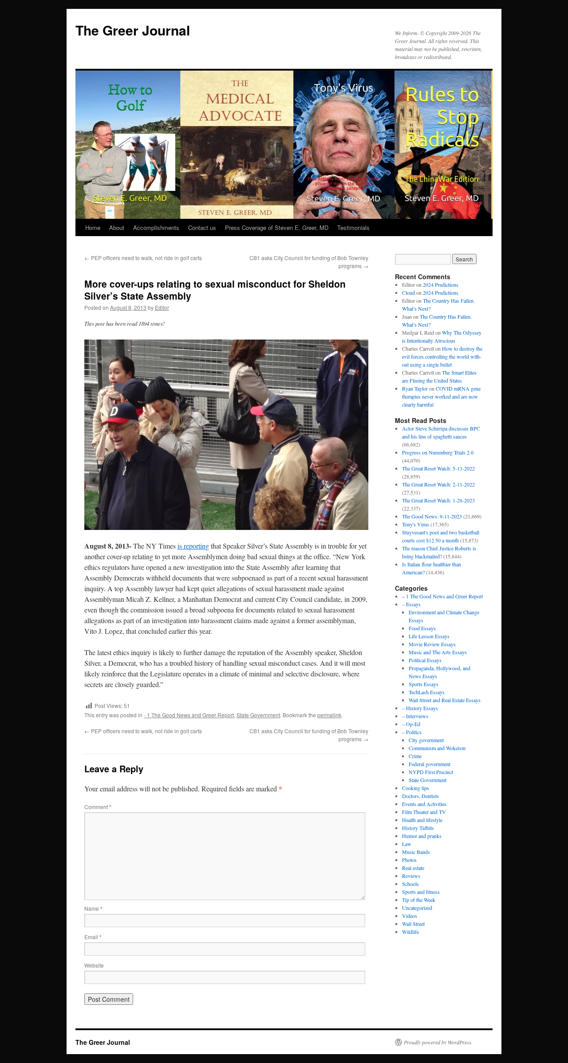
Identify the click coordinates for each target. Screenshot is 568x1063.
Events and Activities (424, 803)
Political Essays (425, 660)
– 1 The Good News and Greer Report (442, 596)
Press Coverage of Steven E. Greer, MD (276, 227)
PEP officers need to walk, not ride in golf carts (143, 257)
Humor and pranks (422, 835)
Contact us (202, 227)
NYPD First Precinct (431, 771)
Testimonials (353, 227)
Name (93, 908)
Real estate (413, 867)
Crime (415, 755)
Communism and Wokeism (437, 747)
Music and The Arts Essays (438, 652)
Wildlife (410, 931)
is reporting (193, 545)
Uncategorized (417, 907)
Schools (410, 883)
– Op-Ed (411, 723)
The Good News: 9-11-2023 (432, 516)
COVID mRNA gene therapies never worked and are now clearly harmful (441, 396)
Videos (409, 915)
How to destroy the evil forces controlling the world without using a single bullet (442, 356)
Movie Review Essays (432, 644)
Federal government (429, 763)
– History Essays (420, 707)
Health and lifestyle (422, 819)
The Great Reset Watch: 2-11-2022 (438, 484)
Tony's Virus (415, 524)
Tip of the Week (418, 899)
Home (92, 227)
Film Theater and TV (424, 811)
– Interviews (415, 715)
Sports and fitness (421, 891)
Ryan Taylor (415, 388)
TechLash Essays (427, 691)
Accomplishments (156, 227)
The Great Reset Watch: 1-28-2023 (438, 500)
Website (94, 965)
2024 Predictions (440, 284)
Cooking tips (415, 787)
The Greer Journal (132, 30)
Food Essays (422, 628)
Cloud (408, 292)
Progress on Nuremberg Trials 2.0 (437, 452)
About (116, 227)
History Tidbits (418, 827)
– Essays (411, 604)
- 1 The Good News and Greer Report (189, 715)
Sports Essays (423, 684)
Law (406, 843)
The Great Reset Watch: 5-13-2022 (438, 468)
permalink (329, 715)
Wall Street (413, 923)
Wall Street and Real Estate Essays (445, 699)
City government (426, 739)
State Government (258, 715)
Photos (409, 859)
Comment (97, 806)
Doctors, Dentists (420, 795)
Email (93, 936)
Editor (162, 307)
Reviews (411, 875)
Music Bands (416, 851)
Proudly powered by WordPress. (438, 1042)
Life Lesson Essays (429, 636)
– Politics (412, 731)
